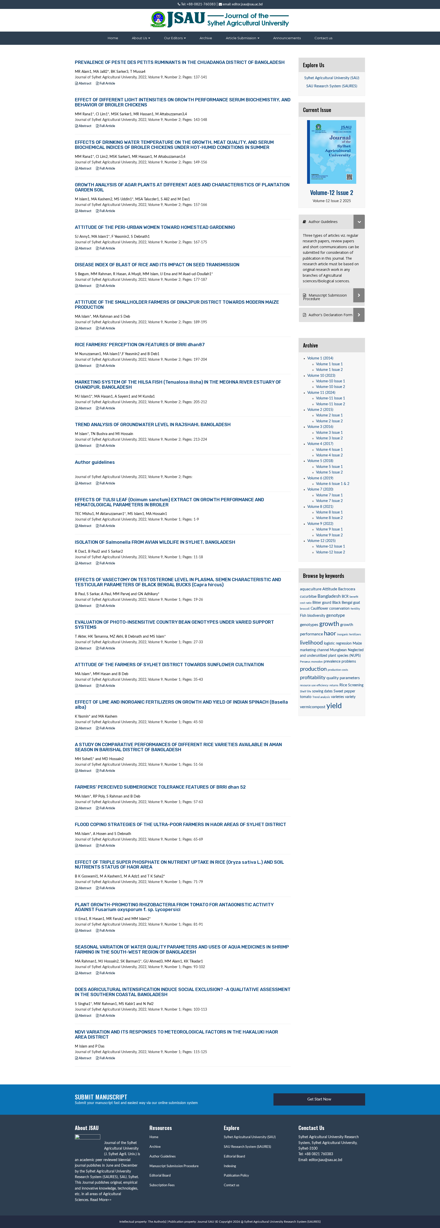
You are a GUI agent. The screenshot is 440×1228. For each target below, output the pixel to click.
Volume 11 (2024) (321, 393)
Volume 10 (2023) (321, 376)
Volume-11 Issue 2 (330, 404)
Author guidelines (95, 462)
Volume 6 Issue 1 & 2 (332, 484)
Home (113, 38)
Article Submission (241, 38)
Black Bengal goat (346, 603)
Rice (343, 685)
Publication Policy (236, 1175)
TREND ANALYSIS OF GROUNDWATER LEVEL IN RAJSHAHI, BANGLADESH (153, 424)
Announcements (287, 38)
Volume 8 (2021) (320, 507)
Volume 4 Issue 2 (329, 455)
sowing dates (322, 691)
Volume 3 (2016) (320, 427)
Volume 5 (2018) (320, 461)
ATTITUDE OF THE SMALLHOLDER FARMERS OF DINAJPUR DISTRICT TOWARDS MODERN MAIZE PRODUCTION (177, 304)
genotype (335, 615)
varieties (337, 697)
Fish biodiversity (312, 616)
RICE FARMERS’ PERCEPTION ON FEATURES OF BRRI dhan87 (140, 344)
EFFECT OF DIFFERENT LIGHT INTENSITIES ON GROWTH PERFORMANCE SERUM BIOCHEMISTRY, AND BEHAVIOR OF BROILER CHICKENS (183, 102)
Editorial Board (160, 1175)
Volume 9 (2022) (320, 524)
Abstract (84, 83)
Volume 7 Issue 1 (329, 495)
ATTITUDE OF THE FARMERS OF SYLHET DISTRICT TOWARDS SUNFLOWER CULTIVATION (169, 664)
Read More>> (101, 1200)
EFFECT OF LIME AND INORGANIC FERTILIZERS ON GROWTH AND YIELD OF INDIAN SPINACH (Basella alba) (181, 704)
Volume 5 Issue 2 (329, 472)
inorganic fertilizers (349, 634)
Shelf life (305, 691)
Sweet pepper (344, 691)
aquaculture (310, 589)
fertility (355, 608)
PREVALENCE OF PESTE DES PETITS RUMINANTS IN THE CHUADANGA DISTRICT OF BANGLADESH (180, 62)
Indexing (230, 1166)
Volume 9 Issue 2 (329, 535)
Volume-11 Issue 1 (330, 398)
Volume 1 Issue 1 (329, 364)
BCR (345, 596)
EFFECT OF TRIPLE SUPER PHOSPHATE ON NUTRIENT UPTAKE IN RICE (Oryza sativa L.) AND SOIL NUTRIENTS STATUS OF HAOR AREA (179, 864)
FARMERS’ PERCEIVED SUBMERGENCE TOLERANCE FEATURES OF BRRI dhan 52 (160, 787)
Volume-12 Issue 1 (330, 546)
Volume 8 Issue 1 (329, 512)
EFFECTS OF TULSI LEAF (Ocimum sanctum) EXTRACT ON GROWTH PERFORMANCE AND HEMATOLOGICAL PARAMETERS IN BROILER (169, 502)
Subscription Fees (162, 1185)
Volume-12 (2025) (321, 541)
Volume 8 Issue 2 (329, 518)
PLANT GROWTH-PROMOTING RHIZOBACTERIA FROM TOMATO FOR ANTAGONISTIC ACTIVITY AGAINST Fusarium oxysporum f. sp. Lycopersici (174, 907)
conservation (339, 608)
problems (348, 661)
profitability (312, 677)
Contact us (323, 38)
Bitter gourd (321, 603)
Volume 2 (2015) (320, 410)
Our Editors (173, 38)
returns (333, 685)
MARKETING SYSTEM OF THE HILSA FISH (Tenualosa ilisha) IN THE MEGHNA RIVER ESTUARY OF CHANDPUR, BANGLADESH (178, 384)
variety (350, 697)
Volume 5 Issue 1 (329, 467)
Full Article (107, 83)
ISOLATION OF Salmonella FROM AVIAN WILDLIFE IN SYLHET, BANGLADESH (155, 542)
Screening (355, 685)
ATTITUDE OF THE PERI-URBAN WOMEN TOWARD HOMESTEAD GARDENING (155, 227)
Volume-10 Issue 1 (330, 381)
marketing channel (314, 650)
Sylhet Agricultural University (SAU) (331, 78)
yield (334, 706)
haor (330, 634)
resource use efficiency (314, 685)
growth (329, 624)
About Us (140, 38)
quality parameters (343, 678)
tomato (305, 697)
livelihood (311, 643)
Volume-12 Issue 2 (331, 192)
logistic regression (338, 643)
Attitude (329, 589)
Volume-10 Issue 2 (330, 387)
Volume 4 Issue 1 (329, 450)
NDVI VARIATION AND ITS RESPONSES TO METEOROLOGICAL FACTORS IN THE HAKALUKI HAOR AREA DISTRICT (176, 1034)
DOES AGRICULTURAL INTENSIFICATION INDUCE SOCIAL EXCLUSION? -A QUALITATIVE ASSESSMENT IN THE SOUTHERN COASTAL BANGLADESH (183, 992)
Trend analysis (321, 697)
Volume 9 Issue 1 (329, 529)
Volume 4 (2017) (320, 444)
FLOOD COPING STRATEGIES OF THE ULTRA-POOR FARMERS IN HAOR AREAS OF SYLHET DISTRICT (180, 824)
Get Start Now (319, 1099)
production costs (338, 669)
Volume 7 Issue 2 (329, 501)
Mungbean (338, 650)
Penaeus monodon (311, 661)
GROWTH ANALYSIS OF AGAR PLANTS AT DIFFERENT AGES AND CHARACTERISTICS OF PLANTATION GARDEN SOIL (182, 187)
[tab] (332, 222)
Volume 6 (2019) (320, 478)
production (313, 669)
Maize (357, 643)
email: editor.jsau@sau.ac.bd (242, 4)
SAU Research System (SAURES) (331, 86)
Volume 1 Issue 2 (329, 370)
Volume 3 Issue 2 (329, 438)
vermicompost (312, 707)
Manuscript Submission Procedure (174, 1166)
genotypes (309, 625)
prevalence (332, 661)
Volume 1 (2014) (320, 358)
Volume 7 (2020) (320, 489)
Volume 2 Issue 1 (329, 415)
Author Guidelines (162, 1156)
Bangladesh (329, 596)
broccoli (305, 608)
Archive (206, 38)
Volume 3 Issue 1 (329, 433)
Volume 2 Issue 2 (329, 421)
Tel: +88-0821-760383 (198, 4)
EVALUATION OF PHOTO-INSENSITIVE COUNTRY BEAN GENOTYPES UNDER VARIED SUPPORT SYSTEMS (174, 624)
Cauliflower (319, 608)
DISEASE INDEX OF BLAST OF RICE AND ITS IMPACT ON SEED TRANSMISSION (157, 265)
